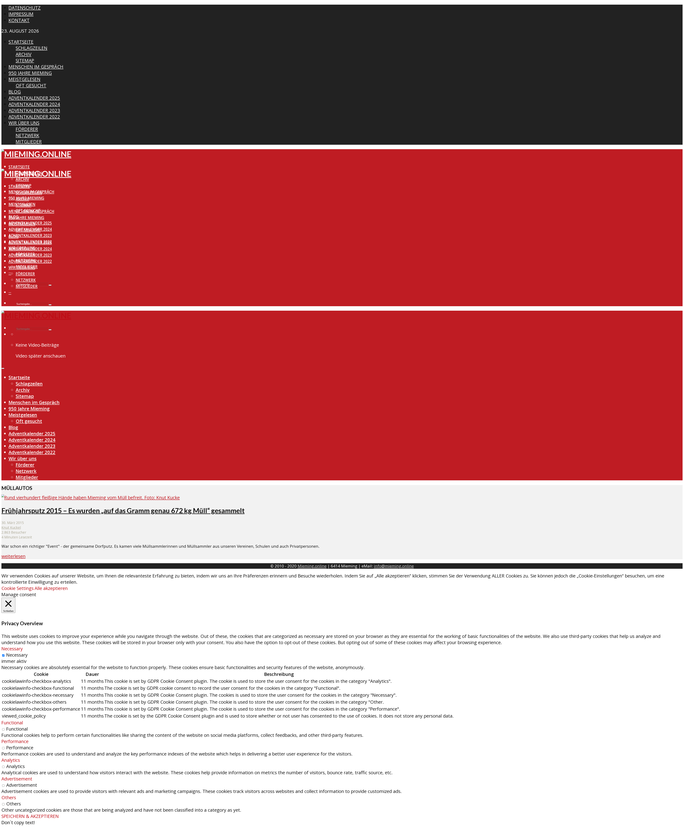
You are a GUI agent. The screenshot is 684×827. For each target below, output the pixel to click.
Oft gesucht (28, 230)
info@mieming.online (394, 566)
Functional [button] (12, 723)
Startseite (19, 166)
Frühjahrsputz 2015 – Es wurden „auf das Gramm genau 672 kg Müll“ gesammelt (123, 510)
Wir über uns (22, 267)
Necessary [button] (12, 649)
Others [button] (8, 797)
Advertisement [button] (16, 779)
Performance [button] (14, 741)
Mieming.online (312, 566)
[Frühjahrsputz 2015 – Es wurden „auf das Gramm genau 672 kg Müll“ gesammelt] (90, 497)
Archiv (22, 179)
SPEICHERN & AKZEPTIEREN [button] (30, 816)
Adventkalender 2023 (30, 235)
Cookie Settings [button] (17, 588)
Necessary (17, 655)
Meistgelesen (22, 223)
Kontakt (19, 20)
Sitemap (23, 205)
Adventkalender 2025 (30, 242)
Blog (14, 236)
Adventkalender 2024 (30, 248)
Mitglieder (27, 286)
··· (10, 272)
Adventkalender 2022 (30, 261)
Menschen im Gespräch (31, 211)
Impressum (21, 14)
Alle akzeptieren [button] (51, 588)
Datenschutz (25, 8)
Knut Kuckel (11, 527)
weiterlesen (13, 556)
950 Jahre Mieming (26, 217)
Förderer (25, 273)
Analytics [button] (10, 760)
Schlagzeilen (29, 192)
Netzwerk (26, 280)
